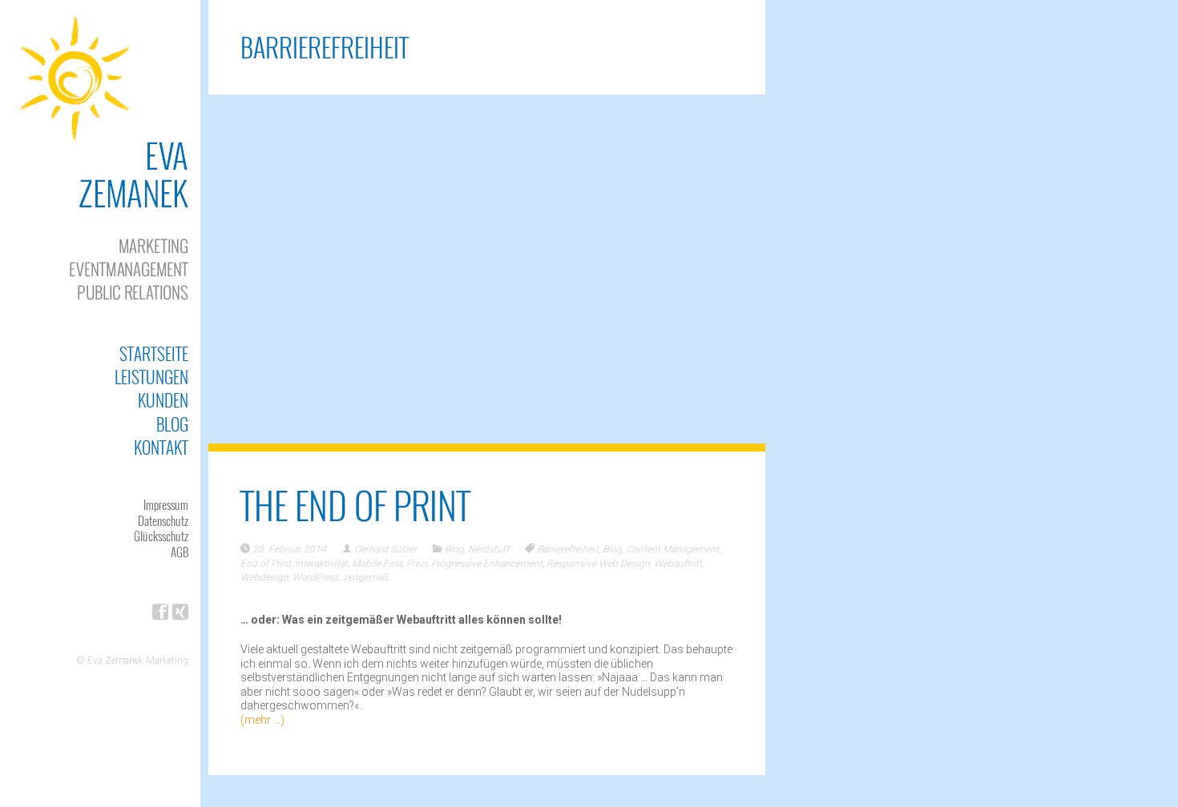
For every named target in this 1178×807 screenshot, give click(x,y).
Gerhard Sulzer (385, 549)
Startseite (153, 353)
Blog (172, 424)
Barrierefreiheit (568, 549)
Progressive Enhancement (487, 563)
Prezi (416, 563)
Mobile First (377, 563)
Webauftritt (678, 563)
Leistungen (151, 376)
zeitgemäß (365, 577)
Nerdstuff (488, 549)
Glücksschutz (161, 535)
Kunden (163, 399)
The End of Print (355, 505)
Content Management (672, 549)
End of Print (265, 563)
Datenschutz (163, 520)
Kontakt (161, 447)
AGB (179, 551)
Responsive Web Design (598, 563)
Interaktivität (321, 563)
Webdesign (264, 577)
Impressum (165, 504)
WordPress (315, 577)
